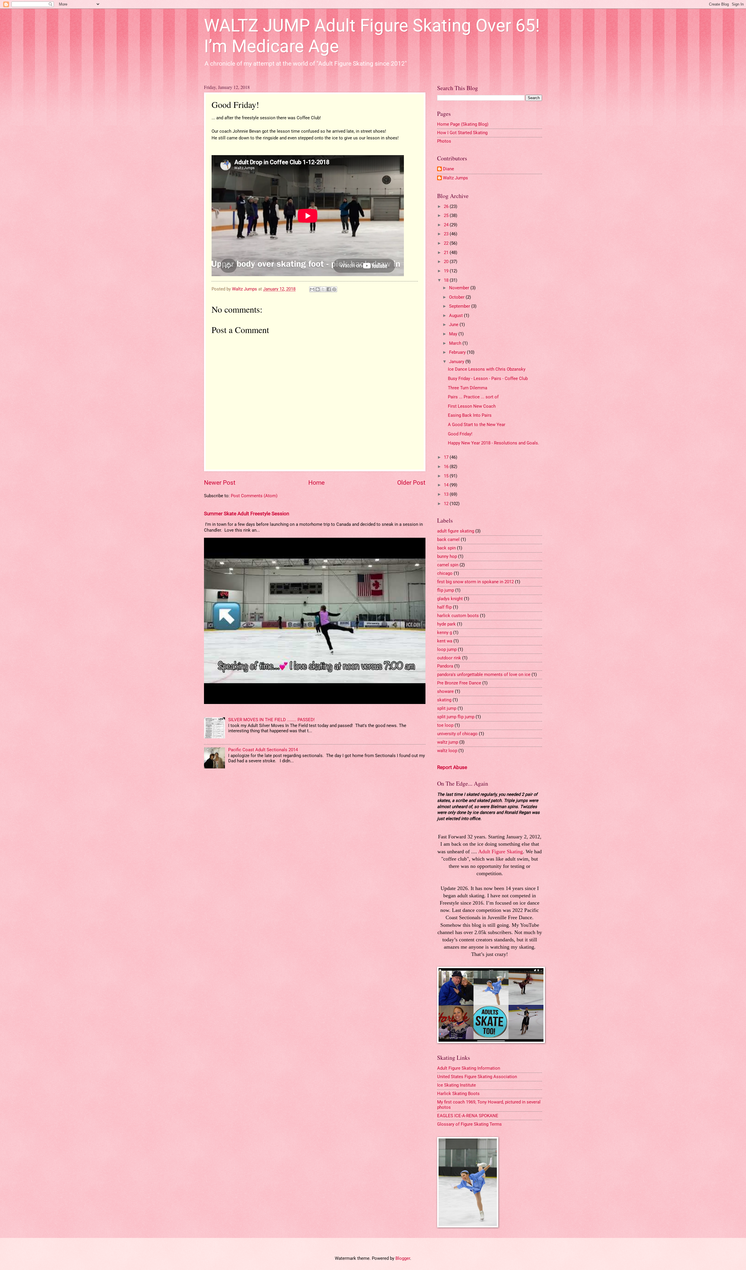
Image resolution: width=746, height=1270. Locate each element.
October (457, 297)
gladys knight (450, 598)
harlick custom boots (458, 615)
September (460, 306)
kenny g (444, 632)
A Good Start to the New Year (476, 424)
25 (447, 215)
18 (447, 280)
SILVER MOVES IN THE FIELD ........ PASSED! (271, 719)
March (455, 343)
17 (447, 457)
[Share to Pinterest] (334, 289)
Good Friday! (460, 434)
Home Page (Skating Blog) (462, 124)
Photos (444, 141)
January (457, 361)
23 (447, 234)
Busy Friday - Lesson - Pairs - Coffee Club (488, 378)
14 (447, 485)
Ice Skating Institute (456, 1085)
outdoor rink (449, 658)
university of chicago (457, 733)
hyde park (446, 624)
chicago (445, 573)
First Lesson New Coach (472, 406)
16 (447, 466)
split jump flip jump (455, 716)
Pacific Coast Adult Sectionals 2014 (263, 749)
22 (447, 243)
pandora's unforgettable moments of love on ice (483, 674)
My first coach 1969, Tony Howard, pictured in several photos (489, 1104)
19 (447, 271)
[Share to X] (323, 289)
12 (447, 503)
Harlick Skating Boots (458, 1093)
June (454, 324)
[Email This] (312, 289)
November (459, 287)
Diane (448, 169)
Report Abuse (452, 767)
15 (447, 476)
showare (445, 691)
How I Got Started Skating (462, 132)
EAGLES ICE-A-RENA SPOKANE (467, 1115)
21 (447, 252)
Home (316, 482)
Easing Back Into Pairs (470, 415)
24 (447, 224)
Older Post (411, 482)
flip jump (445, 590)
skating (444, 700)
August (456, 315)
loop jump (447, 649)
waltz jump (447, 742)
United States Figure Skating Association (477, 1076)
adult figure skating (455, 531)
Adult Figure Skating (500, 851)
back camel (448, 539)
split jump (446, 708)
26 (447, 206)
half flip (444, 607)
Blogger (402, 1258)
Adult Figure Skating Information (468, 1068)
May (453, 334)
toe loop (445, 725)
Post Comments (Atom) (254, 495)
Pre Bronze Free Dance (459, 683)
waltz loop (447, 750)
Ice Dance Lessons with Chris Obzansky (486, 369)
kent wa (444, 641)
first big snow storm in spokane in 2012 (475, 581)
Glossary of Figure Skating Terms (469, 1124)
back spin (446, 548)
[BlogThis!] (318, 289)
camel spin (447, 564)
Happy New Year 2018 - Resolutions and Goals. (493, 443)
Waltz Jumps (455, 178)
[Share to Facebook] (329, 289)
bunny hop (447, 556)
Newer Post (219, 482)
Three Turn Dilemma (467, 387)
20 (447, 261)
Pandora (445, 666)
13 (447, 494)
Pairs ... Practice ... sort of (473, 397)
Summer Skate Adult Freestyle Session (246, 513)
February (458, 352)
